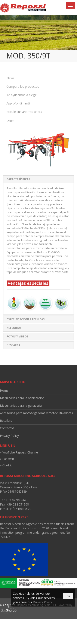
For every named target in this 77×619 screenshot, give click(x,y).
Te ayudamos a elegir (21, 95)
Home (4, 390)
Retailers (6, 420)
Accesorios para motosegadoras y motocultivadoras (36, 413)
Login (10, 120)
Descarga (13, 345)
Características (18, 179)
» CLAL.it (6, 465)
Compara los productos (22, 86)
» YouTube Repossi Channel (19, 452)
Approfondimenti (18, 103)
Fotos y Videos (17, 336)
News (10, 78)
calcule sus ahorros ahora (24, 112)
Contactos (7, 428)
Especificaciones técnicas (25, 319)
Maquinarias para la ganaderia (21, 405)
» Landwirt (7, 459)
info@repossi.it (20, 509)
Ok (68, 596)
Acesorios (14, 328)
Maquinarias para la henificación (22, 398)
